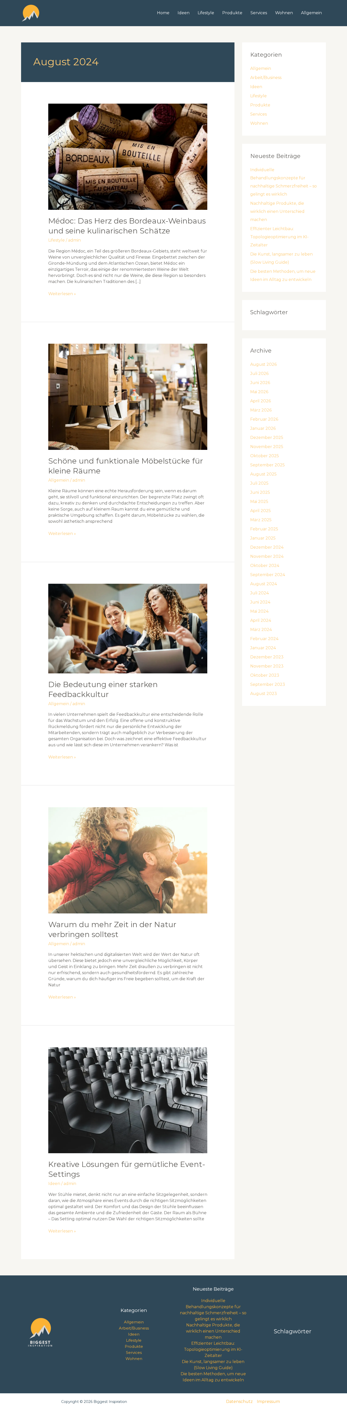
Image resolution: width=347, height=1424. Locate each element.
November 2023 (266, 666)
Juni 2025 (260, 492)
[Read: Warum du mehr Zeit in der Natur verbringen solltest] (128, 860)
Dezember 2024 (266, 547)
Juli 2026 (259, 373)
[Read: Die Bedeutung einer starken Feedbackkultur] (128, 628)
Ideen (184, 12)
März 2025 (261, 519)
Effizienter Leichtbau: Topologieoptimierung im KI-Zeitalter (279, 236)
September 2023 (267, 684)
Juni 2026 (260, 382)
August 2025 (263, 474)
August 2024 (263, 583)
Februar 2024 (264, 638)
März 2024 (261, 629)
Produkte (232, 12)
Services (258, 12)
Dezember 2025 (266, 437)
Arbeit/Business (265, 77)
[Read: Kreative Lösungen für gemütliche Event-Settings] (128, 1100)
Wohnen (284, 12)
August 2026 (263, 364)
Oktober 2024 (264, 565)
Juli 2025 (259, 483)
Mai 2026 (259, 391)
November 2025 (266, 446)
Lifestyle (206, 12)
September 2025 (267, 465)
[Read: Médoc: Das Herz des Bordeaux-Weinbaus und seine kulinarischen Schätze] (128, 156)
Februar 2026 (264, 419)
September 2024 (267, 574)
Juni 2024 (260, 602)
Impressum (268, 1401)
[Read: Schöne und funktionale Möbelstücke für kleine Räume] (128, 396)
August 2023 (263, 693)
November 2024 (266, 556)
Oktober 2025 (264, 455)
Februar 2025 (264, 529)
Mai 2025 (259, 501)
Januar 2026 (263, 428)
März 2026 (261, 410)
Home (163, 12)
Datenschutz (239, 1401)
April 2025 (260, 510)
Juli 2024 (259, 593)
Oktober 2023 (264, 675)
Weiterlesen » (62, 293)
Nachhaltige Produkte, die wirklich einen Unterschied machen (277, 211)
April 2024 (260, 620)
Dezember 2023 (266, 657)
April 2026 (260, 401)
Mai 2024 (259, 611)
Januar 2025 (263, 538)
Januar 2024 (263, 647)
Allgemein (311, 12)
